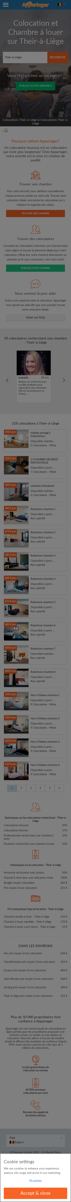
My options (35, 1180)
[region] (35, 1177)
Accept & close (35, 1193)
